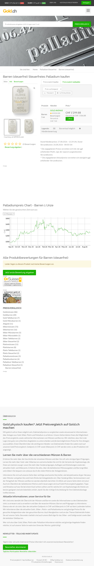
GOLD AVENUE (56, 110)
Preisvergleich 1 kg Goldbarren (22, 560)
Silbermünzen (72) (10, 327)
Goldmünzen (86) (10, 312)
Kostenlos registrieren (69, 2)
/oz (14, 3)
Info (10, 82)
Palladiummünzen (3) (12, 356)
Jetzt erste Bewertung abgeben (19, 272)
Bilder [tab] (6, 82)
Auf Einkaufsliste (65, 93)
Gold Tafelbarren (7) (11, 318)
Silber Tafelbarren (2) (11, 338)
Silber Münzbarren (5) (12, 332)
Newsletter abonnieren (15, 547)
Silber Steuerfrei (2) (11, 341)
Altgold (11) (8, 324)
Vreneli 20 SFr (41, 560)
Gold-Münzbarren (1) (12, 321)
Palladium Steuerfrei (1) (13, 365)
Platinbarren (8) (9, 347)
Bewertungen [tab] (18, 82)
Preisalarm (50, 93)
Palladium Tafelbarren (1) (13, 362)
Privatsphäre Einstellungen (41, 562)
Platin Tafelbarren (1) (11, 350)
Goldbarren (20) (9, 315)
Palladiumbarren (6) (11, 359)
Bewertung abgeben (13, 147)
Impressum (59, 562)
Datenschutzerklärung (74, 560)
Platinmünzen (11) (10, 344)
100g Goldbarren (56, 560)
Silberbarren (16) (10, 330)
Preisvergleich (82, 24)
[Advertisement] (47, 48)
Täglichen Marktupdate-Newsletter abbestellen (19, 551)
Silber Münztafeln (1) (11, 335)
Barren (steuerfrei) (13, 368)
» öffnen (69, 119)
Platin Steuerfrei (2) (11, 353)
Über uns (52, 2)
